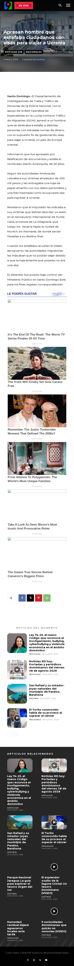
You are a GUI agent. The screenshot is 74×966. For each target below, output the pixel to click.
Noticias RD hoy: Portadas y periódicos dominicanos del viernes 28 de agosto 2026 (46, 666)
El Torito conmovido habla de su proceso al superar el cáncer (45, 713)
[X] (30, 598)
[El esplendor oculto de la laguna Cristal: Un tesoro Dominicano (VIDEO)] (54, 867)
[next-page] (15, 733)
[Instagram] (34, 960)
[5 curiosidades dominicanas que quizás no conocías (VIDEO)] (54, 911)
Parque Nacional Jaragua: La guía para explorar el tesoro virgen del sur (19, 883)
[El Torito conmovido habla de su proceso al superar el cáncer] (17, 718)
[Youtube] (46, 960)
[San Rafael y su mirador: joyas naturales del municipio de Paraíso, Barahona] (17, 694)
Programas (35, 720)
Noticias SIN (13, 52)
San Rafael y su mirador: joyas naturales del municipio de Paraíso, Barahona (46, 690)
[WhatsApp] (46, 598)
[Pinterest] (38, 598)
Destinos (33, 698)
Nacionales (34, 52)
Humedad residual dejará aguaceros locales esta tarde (18, 928)
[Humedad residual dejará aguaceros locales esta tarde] (20, 911)
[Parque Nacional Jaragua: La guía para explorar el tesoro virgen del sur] (20, 867)
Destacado (35, 654)
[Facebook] (22, 598)
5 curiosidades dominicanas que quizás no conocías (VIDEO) (53, 926)
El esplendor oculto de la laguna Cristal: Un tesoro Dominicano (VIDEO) (54, 885)
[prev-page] (9, 733)
